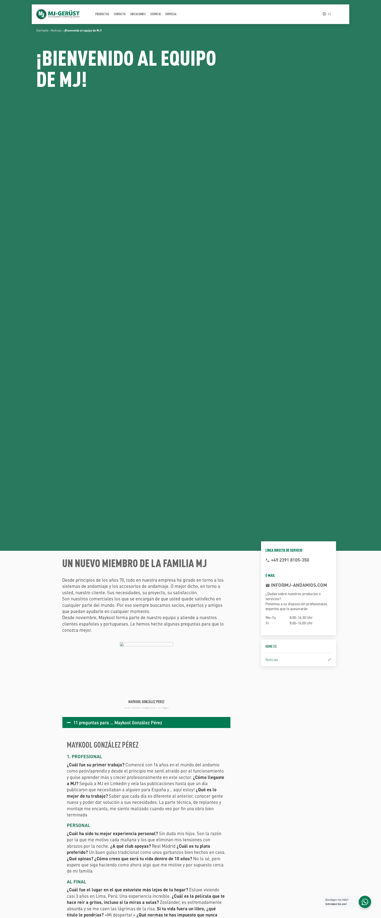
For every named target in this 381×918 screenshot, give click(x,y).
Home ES (271, 646)
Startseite (42, 30)
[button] (146, 722)
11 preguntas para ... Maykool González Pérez (117, 722)
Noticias (56, 30)
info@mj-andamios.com (298, 584)
